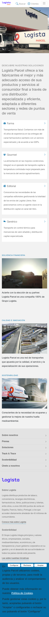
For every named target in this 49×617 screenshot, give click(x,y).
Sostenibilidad (9, 460)
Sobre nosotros (10, 435)
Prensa (5, 441)
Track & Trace (9, 454)
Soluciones (7, 448)
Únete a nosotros (11, 466)
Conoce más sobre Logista (14, 522)
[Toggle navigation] (44, 3)
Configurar (14, 565)
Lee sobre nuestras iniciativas (15, 558)
